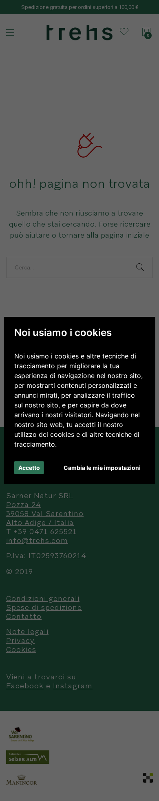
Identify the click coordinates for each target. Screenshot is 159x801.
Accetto (29, 467)
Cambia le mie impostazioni (102, 467)
